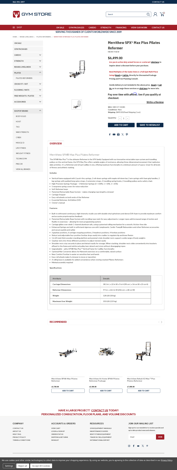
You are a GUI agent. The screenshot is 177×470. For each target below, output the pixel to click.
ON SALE (60, 27)
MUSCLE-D (20, 143)
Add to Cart (68, 391)
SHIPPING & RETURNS (59, 437)
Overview (56, 143)
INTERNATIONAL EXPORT (100, 440)
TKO (18, 127)
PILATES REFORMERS (43, 37)
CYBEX (18, 137)
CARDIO (92, 27)
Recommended (58, 322)
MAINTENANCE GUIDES (99, 431)
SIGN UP (61, 431)
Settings (9, 465)
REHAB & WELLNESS (27, 37)
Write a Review (155, 102)
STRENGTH (106, 27)
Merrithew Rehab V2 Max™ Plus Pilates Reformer (141, 380)
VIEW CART (55, 428)
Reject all (22, 465)
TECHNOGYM (21, 159)
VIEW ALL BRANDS (23, 169)
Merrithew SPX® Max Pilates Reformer (64, 380)
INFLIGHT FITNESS (23, 153)
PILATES (17, 73)
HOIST (18, 122)
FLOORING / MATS (21, 90)
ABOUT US (17, 431)
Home (15, 37)
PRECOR (19, 164)
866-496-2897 (19, 2)
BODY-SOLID (21, 116)
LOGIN (53, 431)
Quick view (68, 351)
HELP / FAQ (17, 434)
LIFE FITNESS (21, 148)
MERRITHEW (113, 52)
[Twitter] (122, 134)
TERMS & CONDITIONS (21, 440)
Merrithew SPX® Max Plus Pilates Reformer (71, 37)
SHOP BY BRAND (21, 111)
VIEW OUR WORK (139, 27)
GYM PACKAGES (76, 27)
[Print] (118, 134)
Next (161, 322)
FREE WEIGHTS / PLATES (24, 96)
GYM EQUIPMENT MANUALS (100, 428)
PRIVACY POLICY (19, 437)
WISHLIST (55, 440)
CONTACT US (158, 2)
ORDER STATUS (57, 434)
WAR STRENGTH (22, 132)
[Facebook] (109, 134)
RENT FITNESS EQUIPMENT (100, 434)
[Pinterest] (127, 134)
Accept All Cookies (41, 465)
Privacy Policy (166, 460)
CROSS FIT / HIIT (21, 84)
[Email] (114, 134)
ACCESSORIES (20, 102)
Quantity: (112, 118)
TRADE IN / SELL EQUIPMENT (101, 437)
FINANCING (121, 27)
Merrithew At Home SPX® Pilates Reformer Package (104, 380)
